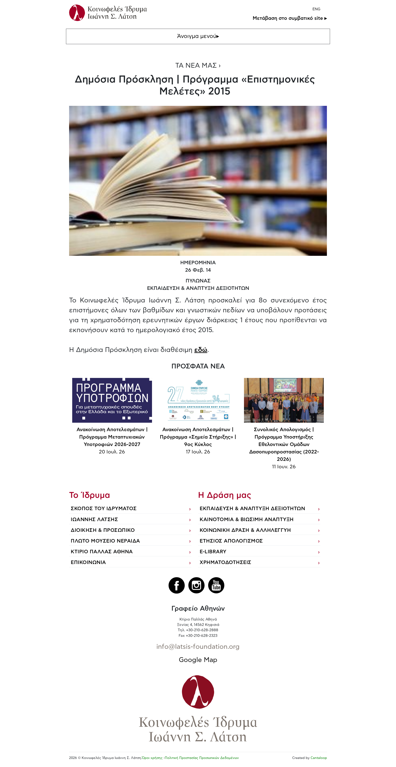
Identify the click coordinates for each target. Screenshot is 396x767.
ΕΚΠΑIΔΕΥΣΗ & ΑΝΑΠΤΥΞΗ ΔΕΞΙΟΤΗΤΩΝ (252, 508)
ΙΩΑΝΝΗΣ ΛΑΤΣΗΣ (94, 519)
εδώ (200, 350)
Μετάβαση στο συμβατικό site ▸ (290, 18)
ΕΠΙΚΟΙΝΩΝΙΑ (88, 562)
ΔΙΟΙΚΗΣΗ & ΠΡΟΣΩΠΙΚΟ (103, 530)
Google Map (198, 660)
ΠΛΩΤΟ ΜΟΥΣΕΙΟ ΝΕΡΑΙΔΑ (105, 541)
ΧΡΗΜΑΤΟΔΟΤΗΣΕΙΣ (225, 562)
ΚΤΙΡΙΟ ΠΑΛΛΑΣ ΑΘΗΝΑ (102, 551)
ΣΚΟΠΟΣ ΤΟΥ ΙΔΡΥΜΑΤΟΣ (104, 508)
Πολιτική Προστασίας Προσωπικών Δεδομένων (202, 758)
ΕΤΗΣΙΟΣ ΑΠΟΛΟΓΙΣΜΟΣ (231, 541)
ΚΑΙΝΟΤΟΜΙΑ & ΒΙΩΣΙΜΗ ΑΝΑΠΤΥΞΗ (247, 519)
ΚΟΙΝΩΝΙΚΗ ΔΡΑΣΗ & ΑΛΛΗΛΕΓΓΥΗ (245, 530)
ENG (316, 9)
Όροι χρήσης (152, 758)
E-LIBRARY (213, 551)
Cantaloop (319, 758)
